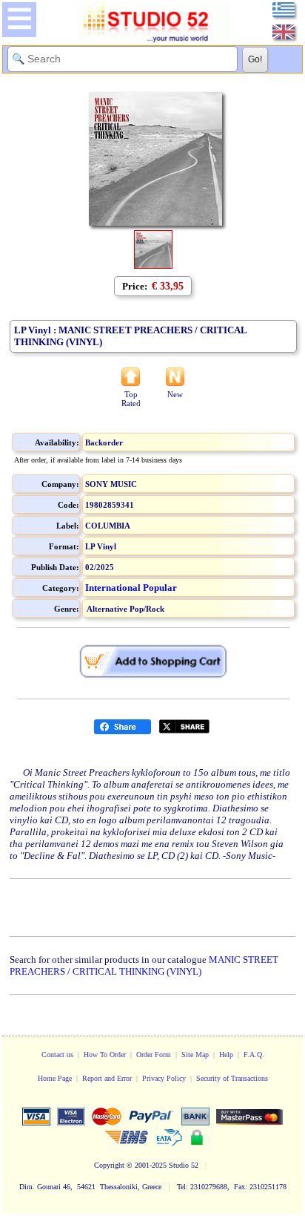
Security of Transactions (232, 1078)
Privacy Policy (164, 1078)
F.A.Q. (254, 1054)
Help (226, 1054)
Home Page (55, 1078)
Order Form (153, 1054)
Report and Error (107, 1078)
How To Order (105, 1054)
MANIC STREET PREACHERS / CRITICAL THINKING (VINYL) (144, 965)
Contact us (57, 1054)
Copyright (109, 1165)
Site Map (195, 1054)
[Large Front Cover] (153, 265)
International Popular (131, 587)
